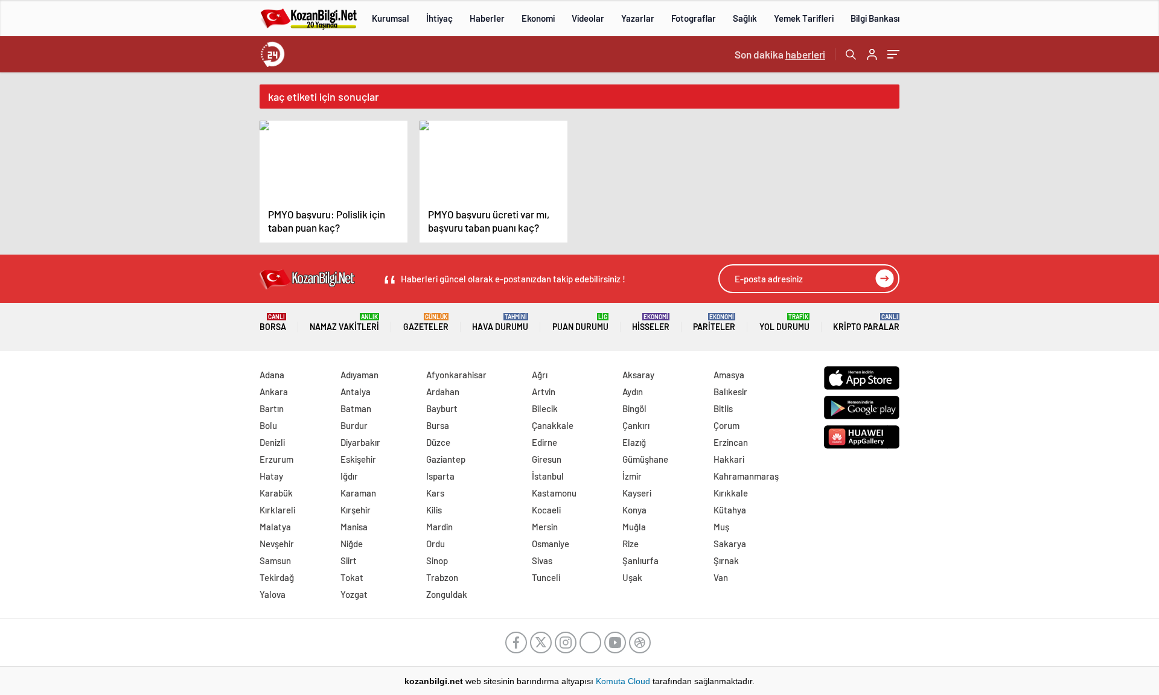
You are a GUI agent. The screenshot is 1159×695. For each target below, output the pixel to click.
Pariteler (714, 322)
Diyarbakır (360, 442)
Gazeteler (426, 322)
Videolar (588, 18)
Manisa (354, 526)
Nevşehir (277, 543)
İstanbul (548, 476)
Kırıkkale (731, 492)
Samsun (275, 560)
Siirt (348, 560)
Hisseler (650, 322)
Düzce (438, 442)
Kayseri (636, 492)
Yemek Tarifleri (804, 18)
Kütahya (730, 509)
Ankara (274, 391)
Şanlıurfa (640, 560)
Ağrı (540, 374)
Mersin (545, 526)
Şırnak (726, 560)
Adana (272, 374)
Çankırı (636, 425)
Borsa (273, 322)
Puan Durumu (580, 322)
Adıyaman (359, 374)
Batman (355, 408)
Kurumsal (390, 18)
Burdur (354, 425)
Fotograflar (693, 18)
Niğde (351, 543)
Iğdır (349, 476)
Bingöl (634, 408)
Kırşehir (355, 509)
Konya (634, 509)
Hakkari (729, 459)
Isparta (440, 476)
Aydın (632, 391)
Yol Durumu (784, 322)
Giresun (546, 459)
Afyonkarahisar (456, 374)
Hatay (271, 476)
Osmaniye (550, 543)
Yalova (273, 594)
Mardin (439, 526)
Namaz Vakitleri (344, 322)
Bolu (268, 425)
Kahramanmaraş (746, 476)
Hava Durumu (500, 322)
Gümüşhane (645, 459)
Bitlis (723, 408)
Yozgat (354, 594)
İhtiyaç (439, 18)
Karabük (276, 492)
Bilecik (545, 408)
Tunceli (546, 577)
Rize (630, 543)
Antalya (355, 391)
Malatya (275, 526)
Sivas (542, 560)
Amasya (729, 374)
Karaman (358, 492)
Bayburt (442, 408)
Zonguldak (446, 594)
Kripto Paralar (866, 322)
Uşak (632, 577)
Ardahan (442, 391)
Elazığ (634, 442)
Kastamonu (554, 492)
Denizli (272, 442)
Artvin (543, 391)
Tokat (351, 577)
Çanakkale (552, 425)
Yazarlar (637, 18)
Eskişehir (358, 459)
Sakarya (730, 543)
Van (721, 577)
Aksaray (638, 374)
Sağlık (745, 18)
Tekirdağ (277, 577)
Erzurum (276, 459)
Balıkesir (730, 391)
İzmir (632, 476)
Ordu (435, 543)
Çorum (726, 425)
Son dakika (780, 54)
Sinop (437, 560)
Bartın (272, 408)
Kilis (434, 509)
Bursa (437, 425)
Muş (721, 526)
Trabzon (442, 577)
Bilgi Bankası (875, 18)
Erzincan (731, 442)
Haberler (487, 18)
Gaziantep (445, 459)
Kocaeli (546, 509)
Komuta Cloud (624, 681)
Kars (435, 492)
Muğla (634, 526)
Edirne (544, 442)
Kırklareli (277, 509)
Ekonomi (538, 18)
